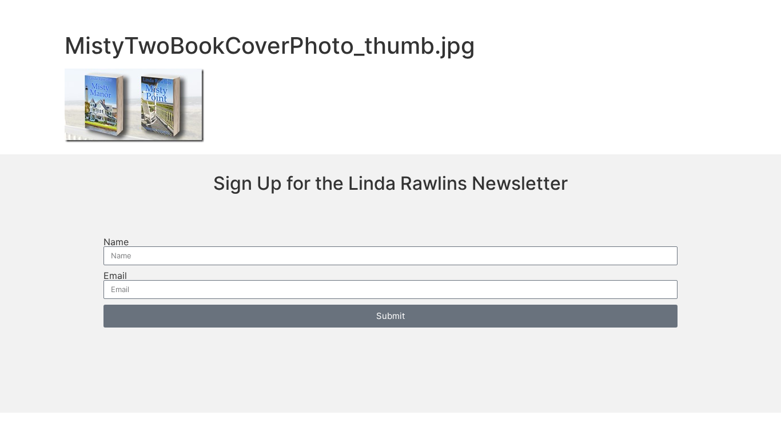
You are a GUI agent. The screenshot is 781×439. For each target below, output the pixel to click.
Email (115, 275)
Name (116, 241)
